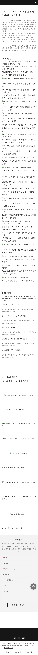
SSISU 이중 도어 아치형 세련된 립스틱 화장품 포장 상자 (18, 183)
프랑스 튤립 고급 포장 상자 (13, 528)
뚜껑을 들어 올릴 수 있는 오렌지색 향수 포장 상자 (19, 497)
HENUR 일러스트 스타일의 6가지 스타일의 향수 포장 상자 (18, 239)
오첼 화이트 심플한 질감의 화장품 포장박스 (18, 171)
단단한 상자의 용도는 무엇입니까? (15, 339)
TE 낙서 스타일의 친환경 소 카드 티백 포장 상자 (18, 260)
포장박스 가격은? (9, 327)
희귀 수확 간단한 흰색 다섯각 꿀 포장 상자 (19, 281)
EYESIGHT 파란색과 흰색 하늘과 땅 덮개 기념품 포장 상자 (18, 204)
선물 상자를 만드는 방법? (12, 304)
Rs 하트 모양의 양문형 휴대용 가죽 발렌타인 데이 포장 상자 (19, 216)
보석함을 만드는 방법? (11, 350)
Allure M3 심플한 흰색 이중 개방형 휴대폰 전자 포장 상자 (19, 108)
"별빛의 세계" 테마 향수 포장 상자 (15, 409)
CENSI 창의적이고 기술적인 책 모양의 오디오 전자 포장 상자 (18, 119)
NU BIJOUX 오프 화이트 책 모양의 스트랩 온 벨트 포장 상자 (19, 152)
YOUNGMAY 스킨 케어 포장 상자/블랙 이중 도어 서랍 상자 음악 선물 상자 (18, 73)
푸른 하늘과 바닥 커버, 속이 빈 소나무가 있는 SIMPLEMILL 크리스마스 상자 (18, 228)
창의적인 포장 (23, 381)
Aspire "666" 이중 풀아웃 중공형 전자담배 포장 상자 (19, 85)
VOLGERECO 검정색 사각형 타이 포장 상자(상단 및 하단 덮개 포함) (18, 141)
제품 (15, 381)
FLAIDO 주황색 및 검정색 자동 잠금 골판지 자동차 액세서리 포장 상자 (18, 96)
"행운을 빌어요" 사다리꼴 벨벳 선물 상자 (18, 438)
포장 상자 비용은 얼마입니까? (14, 316)
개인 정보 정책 (8, 648)
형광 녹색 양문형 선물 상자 (13, 467)
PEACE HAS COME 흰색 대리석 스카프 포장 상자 (19, 162)
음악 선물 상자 (7, 381)
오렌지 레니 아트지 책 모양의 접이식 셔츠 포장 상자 (19, 129)
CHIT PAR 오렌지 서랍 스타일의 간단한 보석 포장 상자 (19, 251)
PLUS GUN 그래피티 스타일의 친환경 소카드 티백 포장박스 (19, 272)
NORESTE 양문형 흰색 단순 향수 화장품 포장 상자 (18, 193)
